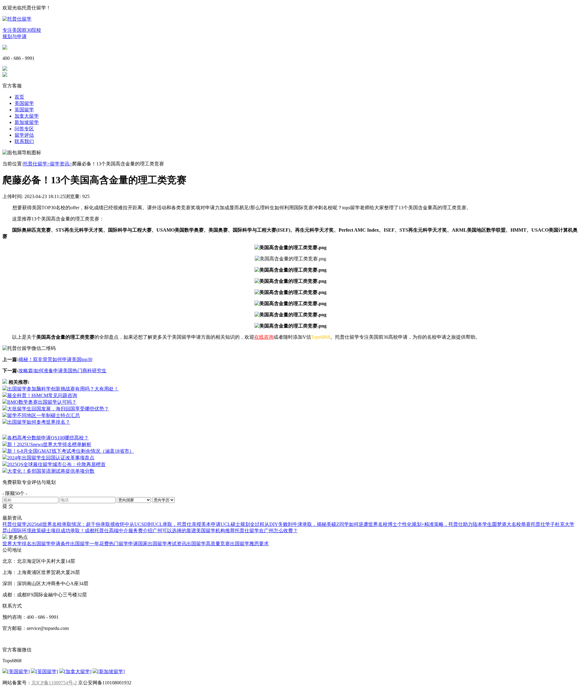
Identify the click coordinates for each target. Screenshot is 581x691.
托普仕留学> (36, 163)
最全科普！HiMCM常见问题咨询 (42, 395)
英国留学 (24, 109)
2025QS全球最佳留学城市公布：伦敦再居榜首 (56, 464)
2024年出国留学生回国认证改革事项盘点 (50, 457)
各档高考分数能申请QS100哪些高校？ (48, 437)
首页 (19, 96)
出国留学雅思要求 (249, 543)
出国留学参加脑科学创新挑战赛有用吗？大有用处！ (63, 388)
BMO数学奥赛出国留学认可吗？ (42, 402)
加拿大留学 (27, 116)
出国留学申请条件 (50, 543)
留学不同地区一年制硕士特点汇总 (43, 415)
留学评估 (24, 135)
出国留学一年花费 (89, 543)
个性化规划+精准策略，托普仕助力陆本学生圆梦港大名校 (459, 524)
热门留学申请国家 (128, 543)
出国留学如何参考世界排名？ (38, 422)
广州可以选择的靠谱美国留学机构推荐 (194, 530)
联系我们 (24, 141)
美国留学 (24, 103)
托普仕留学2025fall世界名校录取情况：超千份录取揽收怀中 (66, 524)
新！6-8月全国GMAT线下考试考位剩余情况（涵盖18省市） (70, 451)
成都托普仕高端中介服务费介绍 (119, 530)
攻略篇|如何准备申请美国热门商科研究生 (62, 370)
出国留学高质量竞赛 (208, 543)
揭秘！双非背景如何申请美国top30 (55, 359)
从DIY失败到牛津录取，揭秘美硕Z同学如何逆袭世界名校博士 (330, 524)
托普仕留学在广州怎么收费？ (266, 530)
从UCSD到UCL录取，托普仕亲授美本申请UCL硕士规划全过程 (197, 524)
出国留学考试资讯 (167, 543)
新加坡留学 (27, 122)
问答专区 (24, 128)
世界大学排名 (16, 543)
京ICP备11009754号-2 (54, 682)
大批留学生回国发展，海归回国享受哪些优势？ (58, 408)
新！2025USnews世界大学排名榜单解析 (49, 444)
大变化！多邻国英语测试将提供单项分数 (50, 471)
